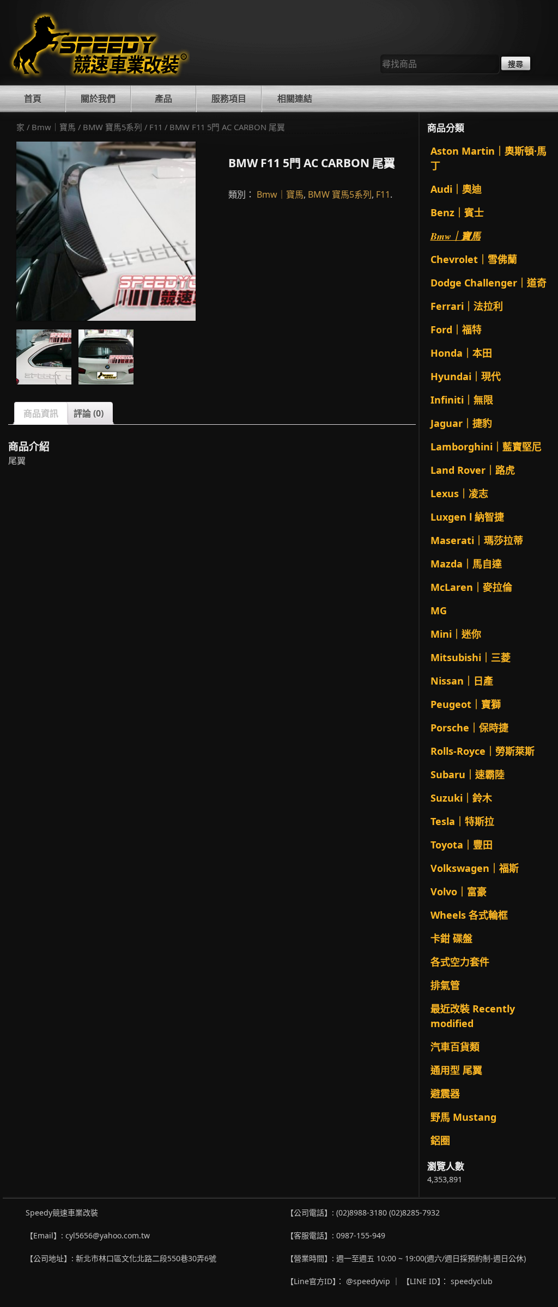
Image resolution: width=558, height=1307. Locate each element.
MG (438, 610)
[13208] (106, 356)
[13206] (106, 231)
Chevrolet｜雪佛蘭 (473, 259)
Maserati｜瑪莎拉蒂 (476, 540)
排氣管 (445, 985)
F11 (155, 126)
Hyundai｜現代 (465, 376)
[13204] (43, 356)
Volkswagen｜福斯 (474, 868)
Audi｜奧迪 (456, 189)
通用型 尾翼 (456, 1070)
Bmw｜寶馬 (54, 126)
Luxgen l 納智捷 (467, 516)
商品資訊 (40, 413)
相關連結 (294, 99)
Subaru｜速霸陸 (467, 774)
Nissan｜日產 (461, 680)
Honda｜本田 (461, 352)
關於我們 (98, 99)
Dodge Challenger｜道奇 (488, 282)
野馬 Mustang (463, 1116)
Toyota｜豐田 (461, 844)
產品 (163, 99)
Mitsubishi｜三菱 (470, 657)
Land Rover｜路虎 (472, 470)
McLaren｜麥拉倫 (471, 587)
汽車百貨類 (455, 1046)
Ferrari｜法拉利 (466, 306)
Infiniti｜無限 (461, 399)
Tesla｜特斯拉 (462, 821)
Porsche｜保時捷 (469, 727)
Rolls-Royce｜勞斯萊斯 (482, 751)
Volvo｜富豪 (458, 891)
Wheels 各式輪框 (469, 914)
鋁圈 (440, 1140)
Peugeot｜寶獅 (465, 704)
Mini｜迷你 (455, 633)
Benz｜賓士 (457, 212)
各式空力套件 (459, 961)
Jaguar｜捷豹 (461, 423)
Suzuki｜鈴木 (461, 797)
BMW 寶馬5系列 (112, 126)
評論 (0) (89, 413)
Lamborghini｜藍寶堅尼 (486, 446)
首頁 (32, 99)
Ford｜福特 (456, 329)
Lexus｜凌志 (459, 493)
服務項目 (228, 99)
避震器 (445, 1093)
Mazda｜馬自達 (466, 563)
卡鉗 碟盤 (451, 938)
